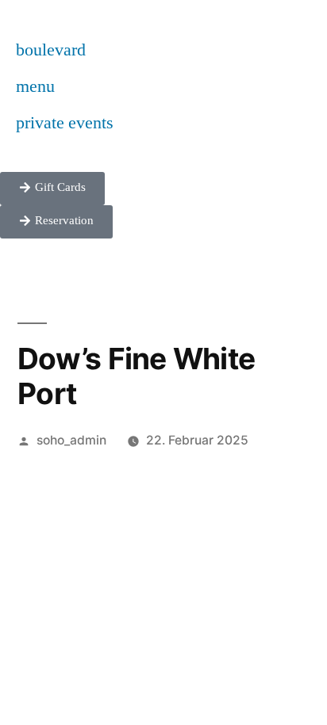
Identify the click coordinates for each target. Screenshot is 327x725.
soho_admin (71, 440)
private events (64, 123)
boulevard (51, 50)
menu (35, 86)
